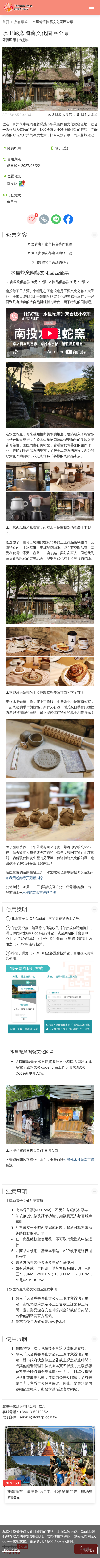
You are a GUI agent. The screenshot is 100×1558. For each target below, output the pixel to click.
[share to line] (56, 219)
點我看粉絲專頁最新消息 (24, 878)
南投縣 (12, 183)
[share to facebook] (68, 219)
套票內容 (16, 235)
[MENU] (91, 7)
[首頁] (20, 7)
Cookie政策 (11, 1550)
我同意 (89, 1550)
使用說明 (16, 909)
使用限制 (16, 1339)
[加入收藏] (32, 219)
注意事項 (16, 1191)
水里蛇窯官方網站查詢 (39, 892)
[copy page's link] (44, 219)
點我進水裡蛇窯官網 (79, 1160)
